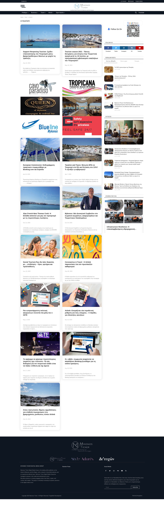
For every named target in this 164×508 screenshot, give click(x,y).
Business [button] (34, 12)
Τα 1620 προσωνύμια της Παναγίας (124, 67)
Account (124, 1)
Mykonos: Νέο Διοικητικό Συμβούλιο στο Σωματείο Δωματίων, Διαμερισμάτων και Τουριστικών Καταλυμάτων (81, 216)
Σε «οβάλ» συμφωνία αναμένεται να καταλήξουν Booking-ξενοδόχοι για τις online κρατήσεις (80, 361)
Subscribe (135, 487)
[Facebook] (108, 48)
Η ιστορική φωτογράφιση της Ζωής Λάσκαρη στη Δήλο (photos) (128, 86)
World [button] (50, 12)
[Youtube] (140, 48)
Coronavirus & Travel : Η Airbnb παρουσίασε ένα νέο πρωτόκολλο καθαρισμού (78, 264)
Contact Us (23, 1)
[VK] (132, 48)
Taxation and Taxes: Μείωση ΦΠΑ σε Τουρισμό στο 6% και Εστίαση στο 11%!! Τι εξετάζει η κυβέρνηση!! (81, 167)
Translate (141, 12)
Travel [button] (43, 12)
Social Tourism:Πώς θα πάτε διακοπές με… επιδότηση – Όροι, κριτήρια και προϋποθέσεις (38, 264)
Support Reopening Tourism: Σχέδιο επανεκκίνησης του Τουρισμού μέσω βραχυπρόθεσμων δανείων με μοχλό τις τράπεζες (39, 55)
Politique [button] (25, 12)
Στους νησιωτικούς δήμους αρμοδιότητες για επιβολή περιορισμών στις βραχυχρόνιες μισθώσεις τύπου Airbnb (39, 412)
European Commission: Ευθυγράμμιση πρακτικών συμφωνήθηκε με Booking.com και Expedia (39, 167)
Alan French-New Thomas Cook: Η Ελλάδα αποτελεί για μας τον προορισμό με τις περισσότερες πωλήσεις (39, 216)
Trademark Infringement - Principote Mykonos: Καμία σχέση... (121, 228)
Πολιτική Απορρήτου (137, 495)
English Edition (139, 1)
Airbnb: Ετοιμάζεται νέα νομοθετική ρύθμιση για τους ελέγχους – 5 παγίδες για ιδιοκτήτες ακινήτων (80, 313)
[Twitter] (116, 48)
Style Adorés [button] (60, 12)
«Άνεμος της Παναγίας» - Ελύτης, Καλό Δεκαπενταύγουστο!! (125, 77)
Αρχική (21, 17)
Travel (26, 17)
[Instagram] (124, 48)
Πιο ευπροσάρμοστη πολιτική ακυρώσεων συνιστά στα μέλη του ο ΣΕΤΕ (38, 313)
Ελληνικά (131, 1)
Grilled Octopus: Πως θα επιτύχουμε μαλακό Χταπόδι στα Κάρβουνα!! (129, 94)
